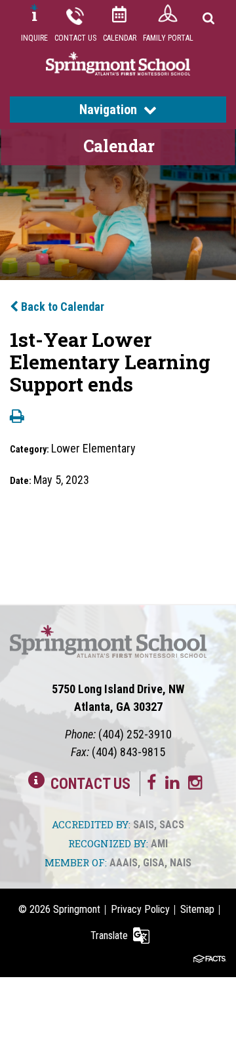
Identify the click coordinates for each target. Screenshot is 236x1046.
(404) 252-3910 (135, 734)
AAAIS (123, 862)
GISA (154, 862)
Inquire (34, 38)
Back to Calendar (61, 306)
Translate (109, 935)
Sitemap (197, 909)
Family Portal (168, 38)
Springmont (76, 909)
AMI (159, 843)
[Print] (17, 417)
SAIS (143, 824)
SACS (171, 824)
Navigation (108, 109)
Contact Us (75, 38)
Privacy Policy (140, 909)
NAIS (180, 862)
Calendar (119, 38)
